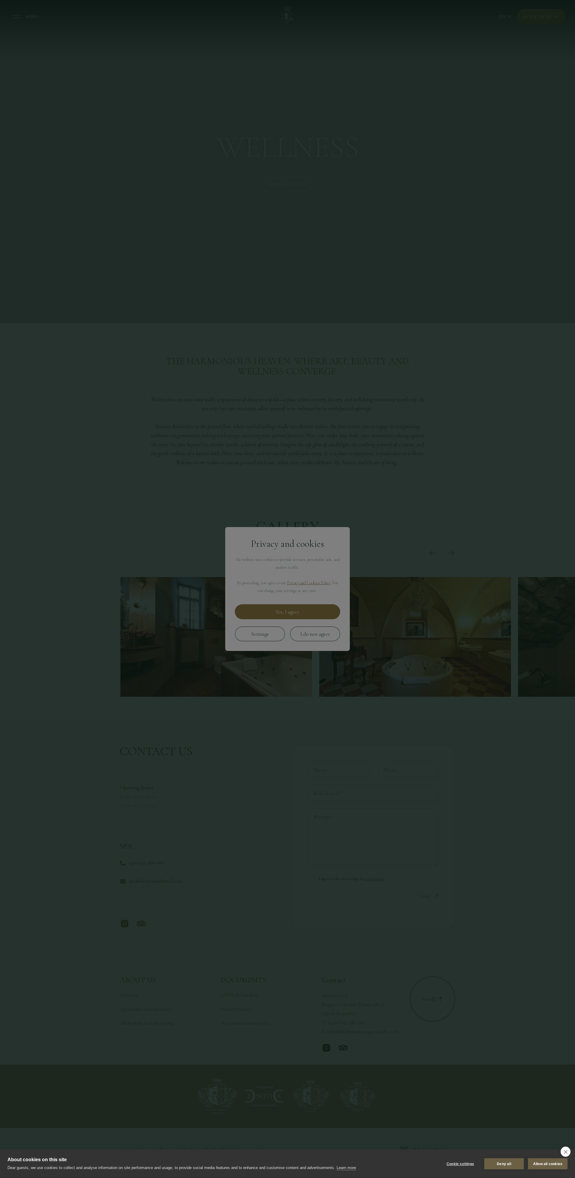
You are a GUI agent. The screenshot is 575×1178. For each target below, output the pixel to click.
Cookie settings (460, 1164)
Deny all (504, 1164)
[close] (566, 1152)
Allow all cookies (547, 1164)
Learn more (346, 1167)
